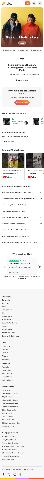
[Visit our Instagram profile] (15, 474)
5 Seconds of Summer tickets (12, 453)
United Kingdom (8, 380)
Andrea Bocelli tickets (10, 443)
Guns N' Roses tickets (10, 407)
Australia (5, 367)
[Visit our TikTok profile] (20, 474)
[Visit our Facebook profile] (3, 474)
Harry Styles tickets (9, 440)
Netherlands (6, 370)
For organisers (7, 310)
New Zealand (7, 373)
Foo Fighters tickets (9, 436)
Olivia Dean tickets (9, 410)
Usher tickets (6, 390)
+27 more (5, 359)
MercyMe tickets (8, 459)
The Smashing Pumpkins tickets (13, 446)
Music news (6, 319)
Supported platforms (9, 323)
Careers (5, 326)
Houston (5, 353)
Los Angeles (6, 346)
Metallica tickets (8, 426)
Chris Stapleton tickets (10, 393)
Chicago (5, 349)
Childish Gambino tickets (11, 423)
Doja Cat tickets (8, 416)
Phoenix (5, 356)
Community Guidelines (10, 336)
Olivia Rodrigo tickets (9, 400)
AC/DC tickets (7, 397)
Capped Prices (24, 50)
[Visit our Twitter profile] (9, 474)
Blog (3, 313)
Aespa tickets (7, 413)
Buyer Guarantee (38, 50)
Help (4, 306)
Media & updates (8, 316)
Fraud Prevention (10, 50)
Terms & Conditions (9, 333)
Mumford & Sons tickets (10, 456)
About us (5, 303)
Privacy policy (7, 329)
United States (7, 377)
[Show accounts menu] (40, 3)
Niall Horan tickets (8, 420)
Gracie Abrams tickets (10, 403)
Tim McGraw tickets (9, 449)
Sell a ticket (6, 300)
